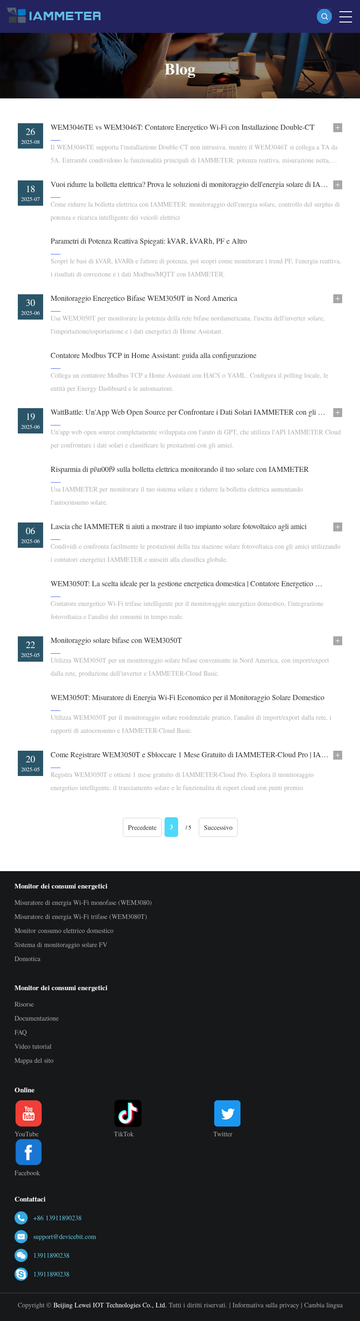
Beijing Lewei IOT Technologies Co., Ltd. (110, 1304)
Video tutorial (33, 1046)
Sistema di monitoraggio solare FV (61, 944)
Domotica (27, 958)
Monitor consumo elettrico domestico (64, 930)
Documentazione (37, 1018)
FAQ (21, 1032)
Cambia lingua (323, 1304)
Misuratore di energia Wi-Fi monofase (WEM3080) (83, 902)
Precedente (142, 827)
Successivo (218, 827)
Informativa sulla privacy (265, 1304)
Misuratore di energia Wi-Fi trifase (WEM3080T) (81, 916)
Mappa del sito (34, 1060)
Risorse (24, 1004)
